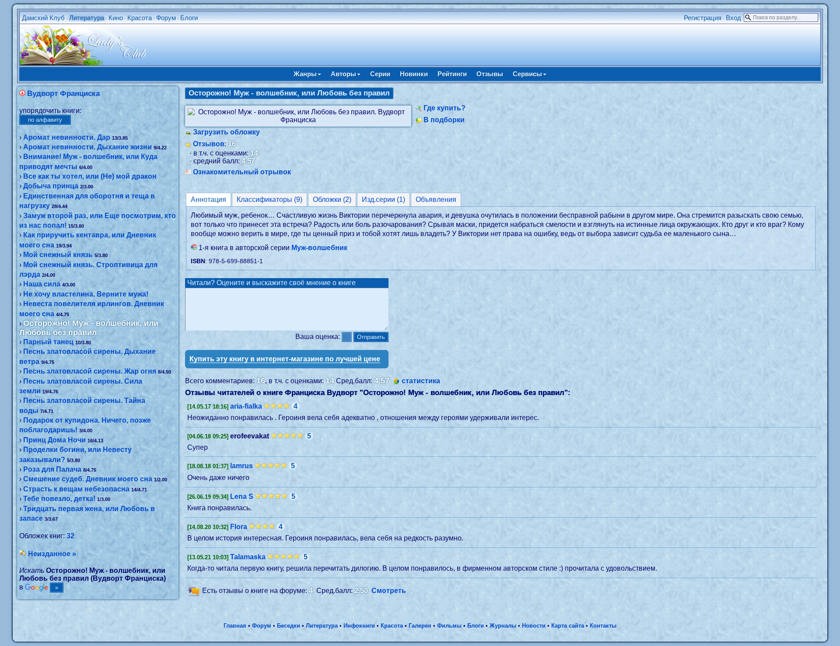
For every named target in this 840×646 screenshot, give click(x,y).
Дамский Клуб (43, 17)
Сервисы (527, 74)
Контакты (603, 625)
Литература (86, 17)
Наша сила (41, 284)
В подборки (444, 120)
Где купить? (445, 108)
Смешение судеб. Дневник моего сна (87, 479)
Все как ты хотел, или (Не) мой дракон (90, 176)
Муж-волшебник (319, 247)
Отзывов (208, 144)
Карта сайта (567, 625)
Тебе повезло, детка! (59, 498)
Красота (139, 17)
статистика (421, 381)
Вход (733, 17)
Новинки (414, 74)
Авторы (343, 74)
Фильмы (449, 625)
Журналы (503, 625)
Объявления (436, 199)
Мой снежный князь (58, 254)
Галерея (420, 625)
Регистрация (702, 17)
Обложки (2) (332, 199)
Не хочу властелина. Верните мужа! (85, 294)
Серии (380, 74)
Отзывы (489, 74)
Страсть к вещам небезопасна (76, 489)
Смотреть (388, 590)
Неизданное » (52, 554)
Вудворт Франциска (63, 93)
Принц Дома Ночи (54, 440)
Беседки (288, 625)
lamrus (241, 465)
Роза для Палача (52, 469)
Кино (115, 17)
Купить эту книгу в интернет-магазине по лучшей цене (284, 359)
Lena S (241, 496)
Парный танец (48, 342)
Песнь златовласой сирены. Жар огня (89, 371)
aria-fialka (246, 406)
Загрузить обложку (226, 132)
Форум (166, 17)
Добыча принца (50, 186)
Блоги (189, 17)
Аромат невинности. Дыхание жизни (87, 147)
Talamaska (248, 557)
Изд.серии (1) (383, 199)
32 (70, 536)
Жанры (305, 74)
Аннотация (208, 199)
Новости (534, 625)
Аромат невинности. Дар (66, 137)
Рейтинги (452, 74)
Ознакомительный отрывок (242, 172)
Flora (238, 526)
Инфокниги (359, 625)
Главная (235, 625)
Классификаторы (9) (269, 199)
